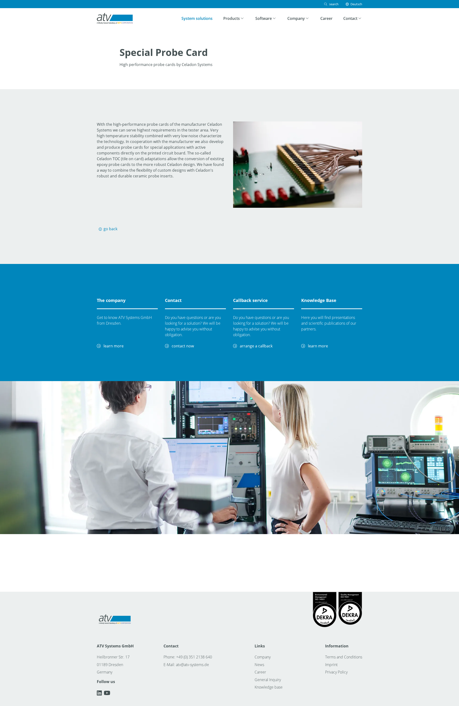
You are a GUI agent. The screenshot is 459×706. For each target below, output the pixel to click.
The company (111, 300)
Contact (173, 300)
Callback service (250, 300)
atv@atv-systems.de (192, 664)
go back (110, 228)
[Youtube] (107, 692)
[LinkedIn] (100, 692)
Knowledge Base (318, 300)
